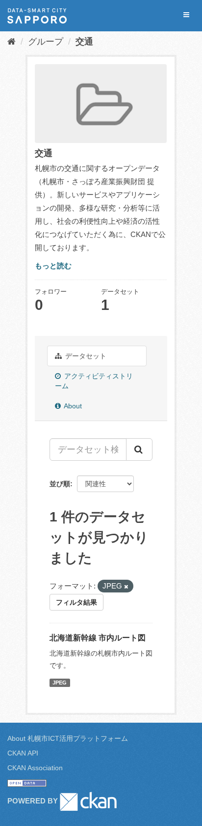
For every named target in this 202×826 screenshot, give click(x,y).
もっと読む (53, 265)
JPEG (59, 682)
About (72, 406)
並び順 (60, 484)
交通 (84, 42)
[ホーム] (11, 42)
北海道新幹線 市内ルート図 (98, 638)
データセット (84, 356)
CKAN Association (35, 768)
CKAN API (22, 753)
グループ (45, 42)
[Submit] (139, 449)
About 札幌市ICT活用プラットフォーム (67, 738)
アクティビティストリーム (94, 381)
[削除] (126, 587)
